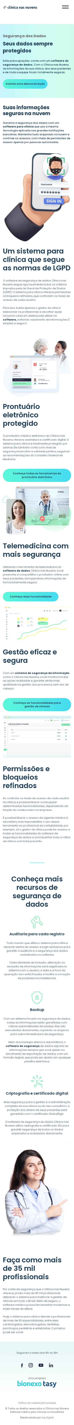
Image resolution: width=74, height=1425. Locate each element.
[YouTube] (40, 1365)
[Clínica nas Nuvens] (18, 7)
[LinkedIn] (51, 1365)
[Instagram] (31, 1365)
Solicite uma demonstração (25, 84)
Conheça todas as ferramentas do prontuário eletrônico (37, 475)
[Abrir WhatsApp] (64, 1414)
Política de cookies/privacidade (37, 1403)
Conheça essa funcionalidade (31, 596)
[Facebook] (22, 1365)
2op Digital (47, 1417)
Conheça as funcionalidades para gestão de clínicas (37, 704)
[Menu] (65, 7)
